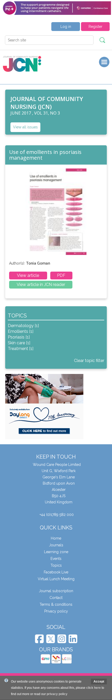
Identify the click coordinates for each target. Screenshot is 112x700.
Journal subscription (56, 591)
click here (93, 688)
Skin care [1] (19, 342)
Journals (56, 545)
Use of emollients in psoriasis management (45, 154)
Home (56, 538)
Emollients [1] (20, 331)
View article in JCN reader (41, 284)
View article (28, 275)
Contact (56, 598)
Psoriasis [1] (19, 337)
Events (56, 559)
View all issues (25, 127)
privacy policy (57, 694)
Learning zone (56, 552)
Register (95, 26)
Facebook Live (56, 572)
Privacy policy (56, 611)
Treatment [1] (20, 348)
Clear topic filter (89, 360)
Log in (65, 26)
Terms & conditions (56, 604)
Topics (56, 565)
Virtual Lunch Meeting (56, 579)
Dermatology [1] (23, 325)
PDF (61, 275)
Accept (99, 681)
